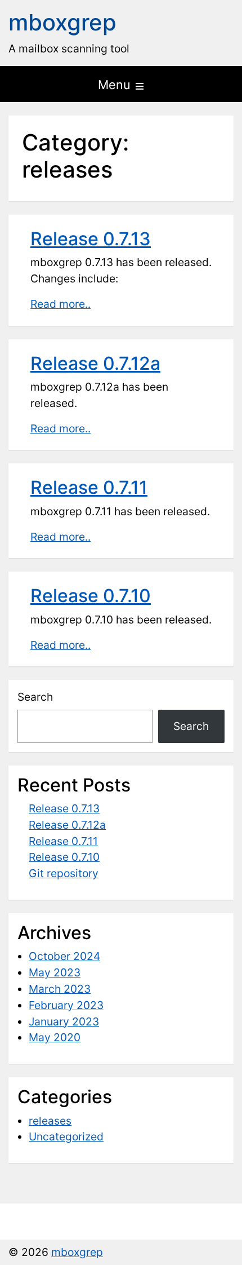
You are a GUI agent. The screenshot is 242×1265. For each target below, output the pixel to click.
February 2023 (66, 1005)
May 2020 (54, 1037)
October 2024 (64, 956)
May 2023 (54, 972)
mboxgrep (62, 22)
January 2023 (64, 1021)
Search (35, 697)
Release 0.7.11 (88, 487)
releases (50, 1120)
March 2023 (60, 989)
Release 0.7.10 (90, 596)
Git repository (63, 873)
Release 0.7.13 (90, 239)
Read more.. (60, 304)
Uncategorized (66, 1136)
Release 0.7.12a (95, 363)
